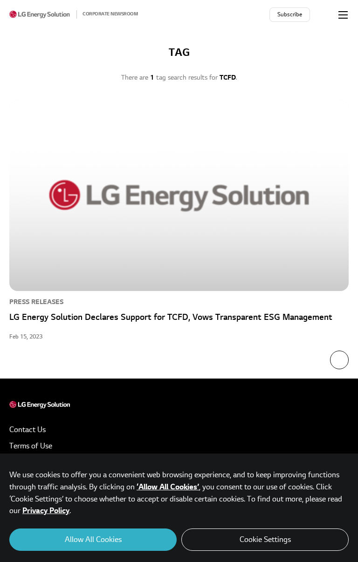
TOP (339, 360)
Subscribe (289, 15)
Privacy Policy (45, 511)
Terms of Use (30, 446)
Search (324, 14)
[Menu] (343, 14)
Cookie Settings (265, 539)
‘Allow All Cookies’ (168, 487)
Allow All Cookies (93, 539)
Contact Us (27, 430)
